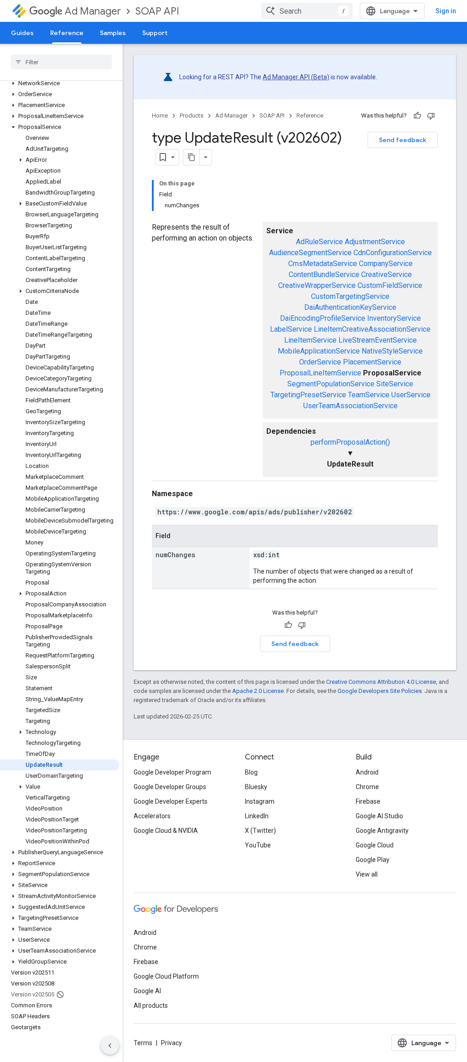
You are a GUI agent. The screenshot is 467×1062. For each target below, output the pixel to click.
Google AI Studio (379, 816)
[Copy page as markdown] (191, 157)
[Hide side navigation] (110, 1045)
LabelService (291, 329)
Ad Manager (93, 11)
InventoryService (394, 318)
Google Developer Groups (170, 786)
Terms (143, 1043)
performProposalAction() (350, 442)
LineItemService (310, 340)
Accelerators (152, 816)
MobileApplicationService (319, 351)
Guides (22, 33)
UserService (411, 394)
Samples (113, 33)
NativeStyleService (392, 351)
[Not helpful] (431, 116)
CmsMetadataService (322, 263)
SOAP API (157, 11)
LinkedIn (257, 816)
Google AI (147, 991)
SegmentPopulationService (330, 384)
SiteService (394, 384)
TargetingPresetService (308, 394)
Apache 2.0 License (258, 690)
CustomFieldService (390, 285)
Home (160, 115)
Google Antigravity (382, 830)
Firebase (368, 801)
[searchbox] (61, 62)
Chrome (367, 786)
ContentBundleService (324, 274)
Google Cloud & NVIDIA (166, 830)
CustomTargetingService (350, 296)
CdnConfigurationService (392, 252)
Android (367, 772)
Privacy (171, 1043)
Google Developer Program (172, 772)
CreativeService (386, 274)
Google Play (372, 859)
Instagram (260, 801)
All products (151, 1005)
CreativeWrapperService (317, 285)
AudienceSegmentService (310, 252)
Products (191, 115)
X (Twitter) (260, 830)
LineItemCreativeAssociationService (372, 329)
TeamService (368, 394)
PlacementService (372, 362)
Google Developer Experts (171, 801)
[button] (59, 83)
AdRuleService (319, 241)
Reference (66, 33)
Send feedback (402, 140)
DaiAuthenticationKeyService (350, 307)
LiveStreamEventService (377, 340)
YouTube (258, 845)
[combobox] (307, 11)
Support (154, 33)
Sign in (446, 11)
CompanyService (386, 263)
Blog (251, 772)
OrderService (320, 362)
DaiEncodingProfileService (322, 318)
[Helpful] (417, 116)
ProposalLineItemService (320, 373)
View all (367, 874)
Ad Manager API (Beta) (296, 77)
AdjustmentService (375, 241)
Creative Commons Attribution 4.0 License (381, 681)
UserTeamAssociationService (350, 405)
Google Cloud (375, 845)
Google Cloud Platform (166, 976)
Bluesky (256, 786)
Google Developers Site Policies (379, 690)
